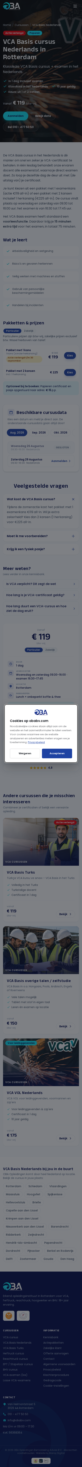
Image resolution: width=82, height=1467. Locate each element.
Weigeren (25, 753)
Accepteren (57, 753)
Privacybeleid (36, 742)
